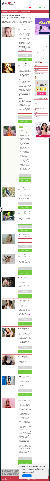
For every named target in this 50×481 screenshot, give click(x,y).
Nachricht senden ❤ (25, 59)
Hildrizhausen (37, 56)
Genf (36, 114)
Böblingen (37, 52)
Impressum (34, 479)
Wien (36, 101)
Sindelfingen (37, 54)
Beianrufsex (37, 7)
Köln (36, 71)
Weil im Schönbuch (39, 39)
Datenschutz (28, 479)
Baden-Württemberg (15, 11)
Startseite (3, 11)
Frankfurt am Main (39, 73)
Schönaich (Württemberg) (24, 29)
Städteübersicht (20, 7)
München (37, 69)
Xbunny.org (4, 478)
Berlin (36, 65)
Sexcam (28, 7)
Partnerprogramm (15, 478)
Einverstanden (27, 475)
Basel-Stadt (37, 116)
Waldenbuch (37, 48)
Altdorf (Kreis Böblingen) (40, 50)
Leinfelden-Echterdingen (40, 58)
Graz (36, 103)
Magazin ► (45, 7)
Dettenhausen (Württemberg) (41, 46)
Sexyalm (8, 478)
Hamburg (37, 67)
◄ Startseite (12, 7)
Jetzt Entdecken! (25, 55)
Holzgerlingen (37, 43)
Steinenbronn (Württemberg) (41, 41)
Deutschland (8, 11)
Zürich (36, 112)
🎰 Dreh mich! (41, 93)
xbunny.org (30, 17)
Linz (35, 105)
